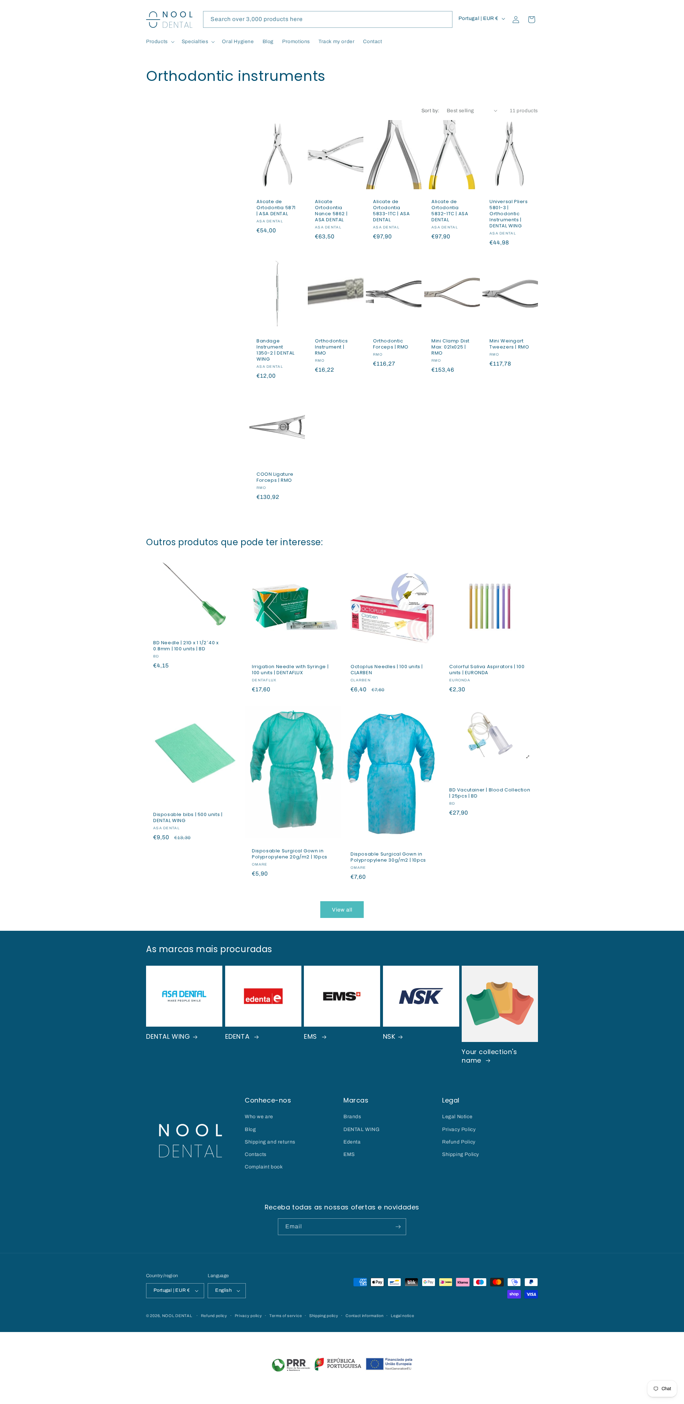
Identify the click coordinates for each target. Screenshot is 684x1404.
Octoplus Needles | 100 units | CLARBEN (387, 670)
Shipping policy (323, 1315)
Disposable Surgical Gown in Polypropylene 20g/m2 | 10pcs (289, 854)
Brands (352, 1116)
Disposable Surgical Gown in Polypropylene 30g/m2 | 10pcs (388, 857)
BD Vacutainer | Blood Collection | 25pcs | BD (489, 793)
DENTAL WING (168, 1036)
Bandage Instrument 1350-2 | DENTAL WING (275, 350)
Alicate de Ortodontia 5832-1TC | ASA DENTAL (449, 211)
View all (342, 910)
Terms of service (285, 1315)
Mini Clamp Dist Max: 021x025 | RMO (450, 347)
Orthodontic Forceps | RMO (391, 344)
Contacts (255, 1154)
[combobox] (327, 19)
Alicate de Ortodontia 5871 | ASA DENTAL (276, 208)
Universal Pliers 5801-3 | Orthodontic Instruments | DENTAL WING (508, 214)
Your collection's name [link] (489, 1056)
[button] (159, 41)
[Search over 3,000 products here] (444, 19)
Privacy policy (248, 1315)
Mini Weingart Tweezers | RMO (509, 344)
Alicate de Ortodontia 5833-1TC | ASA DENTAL (391, 211)
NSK (389, 1036)
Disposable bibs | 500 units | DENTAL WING (187, 818)
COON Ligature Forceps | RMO (275, 477)
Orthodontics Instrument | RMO (331, 347)
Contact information (364, 1315)
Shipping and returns (270, 1142)
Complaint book (264, 1167)
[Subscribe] (398, 1226)
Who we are (259, 1116)
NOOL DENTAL (177, 1315)
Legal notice (402, 1315)
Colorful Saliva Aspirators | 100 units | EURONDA (486, 670)
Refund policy (214, 1315)
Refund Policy (459, 1142)
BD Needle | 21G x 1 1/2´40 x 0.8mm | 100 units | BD (186, 646)
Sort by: (430, 110)
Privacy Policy (459, 1129)
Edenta (352, 1142)
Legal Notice (457, 1116)
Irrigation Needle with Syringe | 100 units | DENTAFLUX (290, 670)
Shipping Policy (460, 1154)
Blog (250, 1129)
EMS (311, 1036)
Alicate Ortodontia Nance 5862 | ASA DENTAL (331, 211)
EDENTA (238, 1036)
